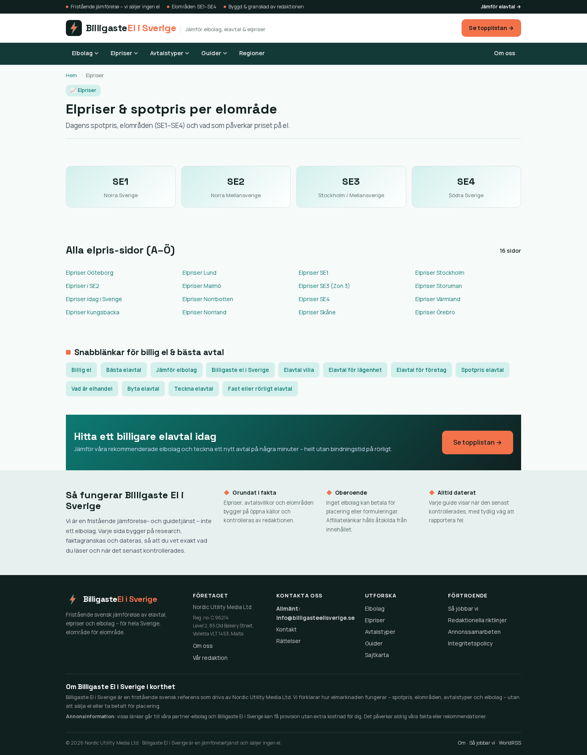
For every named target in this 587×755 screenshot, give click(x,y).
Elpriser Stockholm (439, 272)
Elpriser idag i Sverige (94, 299)
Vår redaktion (210, 657)
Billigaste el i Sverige (240, 370)
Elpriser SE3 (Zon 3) (324, 286)
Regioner (252, 53)
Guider (211, 53)
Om (462, 742)
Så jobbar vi (463, 608)
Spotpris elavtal (482, 370)
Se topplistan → (491, 28)
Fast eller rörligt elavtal (260, 388)
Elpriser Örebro (435, 312)
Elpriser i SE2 (82, 286)
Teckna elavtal (193, 388)
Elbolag (82, 53)
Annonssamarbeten (474, 631)
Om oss (504, 53)
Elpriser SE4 (314, 299)
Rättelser (288, 641)
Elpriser (121, 53)
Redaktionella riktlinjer (477, 620)
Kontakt (286, 629)
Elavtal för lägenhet (355, 370)
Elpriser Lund (199, 272)
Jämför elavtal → (501, 6)
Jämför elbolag (176, 370)
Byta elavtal (143, 388)
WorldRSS (510, 742)
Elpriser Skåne (317, 312)
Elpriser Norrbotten (207, 299)
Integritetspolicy (470, 643)
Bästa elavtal (123, 370)
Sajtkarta (377, 655)
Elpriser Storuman (438, 286)
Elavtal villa (299, 370)
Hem (71, 75)
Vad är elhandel (92, 388)
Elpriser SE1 (314, 272)
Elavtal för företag (421, 370)
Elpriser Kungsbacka (92, 312)
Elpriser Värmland (437, 299)
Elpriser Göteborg (89, 272)
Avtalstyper (166, 53)
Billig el (81, 370)
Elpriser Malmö (201, 286)
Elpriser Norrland (204, 312)
